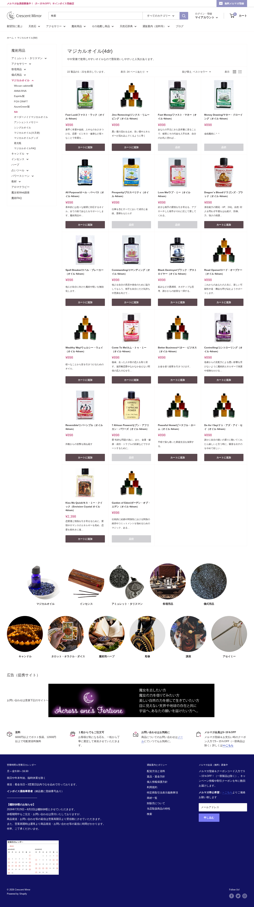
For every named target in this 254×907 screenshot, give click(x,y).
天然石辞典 (126, 26)
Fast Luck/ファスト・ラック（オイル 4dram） (85, 116)
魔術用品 (77, 26)
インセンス (18, 159)
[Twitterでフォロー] (238, 896)
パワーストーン (20, 175)
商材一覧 (152, 797)
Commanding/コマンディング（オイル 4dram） (131, 272)
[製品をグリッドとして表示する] (234, 71)
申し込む (209, 817)
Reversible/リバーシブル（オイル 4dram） (84, 427)
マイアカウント (205, 17)
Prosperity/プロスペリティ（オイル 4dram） (130, 194)
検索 (149, 813)
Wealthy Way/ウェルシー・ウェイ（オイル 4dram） (84, 349)
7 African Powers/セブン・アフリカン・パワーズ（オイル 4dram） (130, 427)
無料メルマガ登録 (234, 3)
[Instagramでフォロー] (244, 896)
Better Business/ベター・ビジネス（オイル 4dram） (177, 349)
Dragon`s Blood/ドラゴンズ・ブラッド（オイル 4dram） (223, 194)
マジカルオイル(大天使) (27, 132)
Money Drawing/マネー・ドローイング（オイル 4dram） (223, 116)
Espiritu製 (19, 96)
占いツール (18, 170)
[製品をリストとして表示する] (240, 71)
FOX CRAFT (21, 101)
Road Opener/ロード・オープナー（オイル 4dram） (223, 272)
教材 (14, 181)
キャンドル (18, 153)
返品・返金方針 (156, 776)
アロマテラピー (20, 186)
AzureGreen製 (22, 106)
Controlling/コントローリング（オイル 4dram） (223, 349)
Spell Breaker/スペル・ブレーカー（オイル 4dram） (84, 272)
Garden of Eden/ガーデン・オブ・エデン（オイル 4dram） (131, 504)
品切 (177, 147)
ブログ (180, 26)
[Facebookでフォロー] (231, 896)
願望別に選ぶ (14, 26)
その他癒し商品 (101, 26)
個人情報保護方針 (157, 781)
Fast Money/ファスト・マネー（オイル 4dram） (177, 116)
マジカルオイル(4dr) (27, 37)
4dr (16, 111)
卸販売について (156, 803)
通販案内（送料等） (154, 26)
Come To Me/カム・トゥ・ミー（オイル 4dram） (129, 349)
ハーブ (15, 164)
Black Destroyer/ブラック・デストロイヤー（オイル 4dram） (177, 272)
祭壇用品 (16, 69)
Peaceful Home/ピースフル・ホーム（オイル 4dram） (177, 427)
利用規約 (152, 787)
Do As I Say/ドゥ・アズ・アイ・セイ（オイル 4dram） (223, 427)
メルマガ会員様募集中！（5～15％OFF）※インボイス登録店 (40, 3)
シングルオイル (22, 127)
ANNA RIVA (20, 91)
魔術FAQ (16, 198)
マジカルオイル (20, 80)
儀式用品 (16, 74)
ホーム (10, 37)
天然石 (32, 26)
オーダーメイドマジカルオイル (31, 117)
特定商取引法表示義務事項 (162, 792)
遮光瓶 (17, 143)
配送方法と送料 (156, 771)
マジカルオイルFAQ (25, 148)
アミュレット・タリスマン (27, 58)
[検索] (184, 16)
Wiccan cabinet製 (23, 85)
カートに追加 (85, 147)
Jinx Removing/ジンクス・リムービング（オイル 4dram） (130, 116)
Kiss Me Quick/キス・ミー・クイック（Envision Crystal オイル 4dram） (83, 506)
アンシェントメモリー (26, 122)
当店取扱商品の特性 (158, 808)
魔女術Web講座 (20, 192)
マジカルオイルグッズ (26, 138)
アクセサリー (54, 26)
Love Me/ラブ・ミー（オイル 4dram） (174, 194)
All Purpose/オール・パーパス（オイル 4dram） (84, 194)
